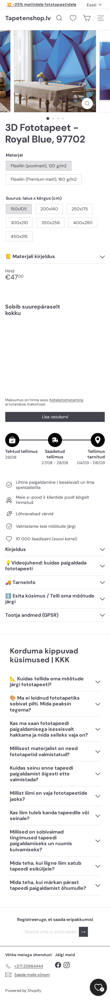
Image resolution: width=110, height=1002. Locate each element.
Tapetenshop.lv (28, 18)
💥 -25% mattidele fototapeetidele (41, 4)
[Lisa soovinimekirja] (96, 334)
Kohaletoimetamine (66, 399)
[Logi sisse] (83, 932)
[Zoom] (87, 103)
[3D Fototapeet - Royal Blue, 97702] (55, 342)
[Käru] (87, 18)
